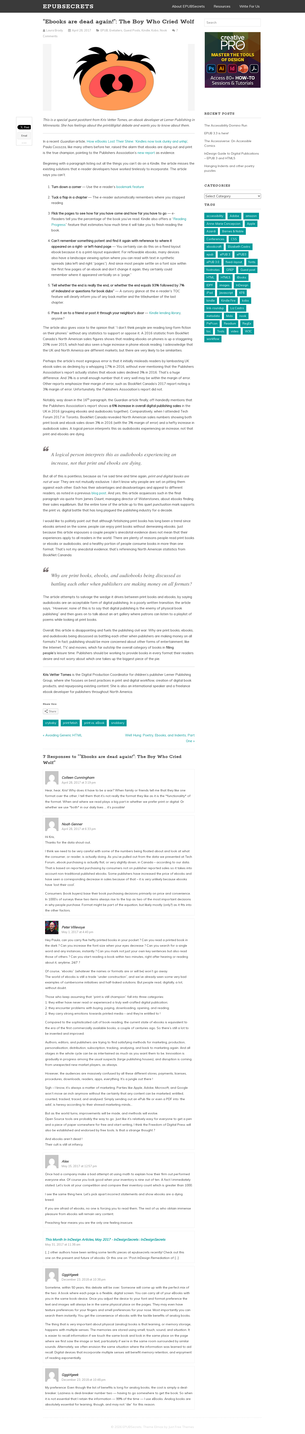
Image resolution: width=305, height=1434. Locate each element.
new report (146, 153)
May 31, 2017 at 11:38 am (62, 1244)
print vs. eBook (94, 723)
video (234, 331)
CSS (234, 239)
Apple (251, 223)
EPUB (104, 30)
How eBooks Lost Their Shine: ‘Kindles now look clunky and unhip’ (137, 141)
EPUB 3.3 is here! (216, 133)
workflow (213, 339)
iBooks (241, 277)
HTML (210, 277)
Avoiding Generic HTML (63, 735)
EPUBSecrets (68, 6)
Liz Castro (237, 308)
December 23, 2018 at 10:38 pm (84, 1279)
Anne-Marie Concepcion (223, 223)
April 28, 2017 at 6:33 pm (79, 829)
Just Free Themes (181, 1427)
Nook (163, 30)
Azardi (211, 231)
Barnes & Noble (233, 231)
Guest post (247, 270)
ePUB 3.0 (213, 262)
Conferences (215, 239)
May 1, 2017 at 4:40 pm (77, 932)
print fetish (70, 723)
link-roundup (215, 308)
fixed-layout (234, 262)
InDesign (242, 285)
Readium (230, 323)
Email (24, 135)
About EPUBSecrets (188, 6)
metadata (213, 316)
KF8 (241, 292)
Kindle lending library (164, 313)
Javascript (226, 292)
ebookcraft (214, 246)
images (224, 285)
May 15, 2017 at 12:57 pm (79, 1166)
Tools (220, 331)
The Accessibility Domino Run (225, 125)
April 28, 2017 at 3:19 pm (79, 782)
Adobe (234, 216)
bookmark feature (130, 187)
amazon (251, 216)
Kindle (146, 30)
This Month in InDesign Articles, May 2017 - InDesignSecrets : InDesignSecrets (105, 1239)
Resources (222, 6)
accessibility (215, 216)
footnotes (213, 270)
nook (242, 316)
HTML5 (225, 277)
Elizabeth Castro (239, 246)
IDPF (210, 285)
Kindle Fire (228, 300)
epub (210, 254)
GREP (230, 270)
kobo (245, 300)
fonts (252, 262)
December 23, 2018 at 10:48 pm (84, 1379)
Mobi (229, 316)
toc (209, 331)
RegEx (246, 323)
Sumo (24, 143)
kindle (211, 300)
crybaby (50, 723)
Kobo (155, 30)
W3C (248, 331)
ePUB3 (241, 254)
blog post (99, 493)
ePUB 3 (225, 254)
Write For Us (249, 6)
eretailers (115, 30)
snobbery (117, 723)
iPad (210, 292)
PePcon (212, 323)
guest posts (132, 30)
